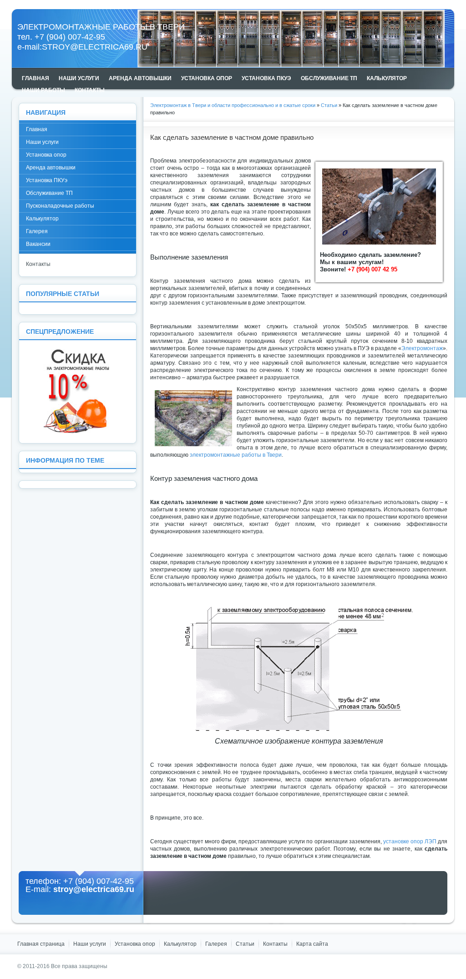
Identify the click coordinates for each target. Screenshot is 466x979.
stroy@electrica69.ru (94, 46)
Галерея (37, 231)
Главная (36, 129)
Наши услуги (42, 142)
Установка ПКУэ (46, 180)
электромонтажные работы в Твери (236, 455)
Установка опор (46, 155)
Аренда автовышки (51, 167)
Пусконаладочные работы (60, 206)
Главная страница (41, 944)
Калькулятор (42, 218)
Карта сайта (312, 944)
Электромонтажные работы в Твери (101, 26)
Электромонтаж (422, 348)
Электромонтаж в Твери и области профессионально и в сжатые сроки (232, 105)
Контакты (38, 264)
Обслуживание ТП (49, 193)
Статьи (329, 105)
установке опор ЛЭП (409, 841)
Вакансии (38, 244)
